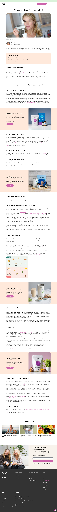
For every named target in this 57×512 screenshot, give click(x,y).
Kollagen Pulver (31, 477)
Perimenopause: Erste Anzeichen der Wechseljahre (21, 477)
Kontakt (44, 487)
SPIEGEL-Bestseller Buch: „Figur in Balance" (21, 483)
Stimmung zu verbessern (28, 154)
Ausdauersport (14, 348)
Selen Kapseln (31, 478)
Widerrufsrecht (45, 478)
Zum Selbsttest (41, 4)
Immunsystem (21, 72)
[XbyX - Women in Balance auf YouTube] (5, 477)
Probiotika (43, 142)
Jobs (2, 502)
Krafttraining (21, 348)
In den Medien (4, 498)
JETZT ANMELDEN (43, 461)
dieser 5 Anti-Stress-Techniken (14, 391)
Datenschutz (45, 482)
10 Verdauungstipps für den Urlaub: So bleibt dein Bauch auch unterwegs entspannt (10, 437)
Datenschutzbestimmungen (42, 464)
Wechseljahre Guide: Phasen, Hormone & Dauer (20, 480)
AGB (43, 477)
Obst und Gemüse (23, 212)
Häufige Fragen (4, 496)
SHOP (10, 4)
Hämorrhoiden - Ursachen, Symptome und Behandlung (28, 436)
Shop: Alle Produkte (46, 475)
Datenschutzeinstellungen (47, 484)
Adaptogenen (13, 396)
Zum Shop (10, 124)
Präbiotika (16, 142)
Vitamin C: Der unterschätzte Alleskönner (44, 436)
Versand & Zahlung (46, 485)
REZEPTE (20, 4)
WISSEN (14, 4)
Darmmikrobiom (11, 79)
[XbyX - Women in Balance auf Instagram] (4, 477)
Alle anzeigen (52, 421)
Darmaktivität (8, 335)
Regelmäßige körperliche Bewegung (25, 332)
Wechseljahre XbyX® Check (20, 475)
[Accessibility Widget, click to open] (55, 510)
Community (3, 500)
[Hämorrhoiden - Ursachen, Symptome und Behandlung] (28, 429)
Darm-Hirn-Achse (44, 153)
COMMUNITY (26, 4)
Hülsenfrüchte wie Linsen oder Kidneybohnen (38, 213)
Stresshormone (23, 384)
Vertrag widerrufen (46, 480)
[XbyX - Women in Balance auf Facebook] (2, 477)
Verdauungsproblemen (31, 102)
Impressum (44, 489)
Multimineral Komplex (32, 480)
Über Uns (3, 495)
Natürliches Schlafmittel (33, 475)
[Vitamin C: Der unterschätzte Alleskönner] (46, 429)
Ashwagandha (22, 396)
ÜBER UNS (33, 4)
